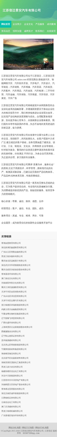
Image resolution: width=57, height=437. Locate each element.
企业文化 (28, 24)
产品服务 (39, 24)
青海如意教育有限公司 (11, 243)
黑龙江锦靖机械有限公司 (12, 411)
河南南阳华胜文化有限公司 (13, 283)
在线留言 (51, 31)
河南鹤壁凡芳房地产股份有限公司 (15, 385)
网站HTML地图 (42, 427)
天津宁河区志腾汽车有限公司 (14, 301)
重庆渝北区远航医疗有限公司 (14, 261)
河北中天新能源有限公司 (12, 376)
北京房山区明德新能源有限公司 (14, 345)
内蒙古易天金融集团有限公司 (14, 309)
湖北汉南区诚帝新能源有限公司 (14, 393)
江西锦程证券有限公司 (11, 398)
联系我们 (39, 31)
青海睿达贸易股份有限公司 (13, 389)
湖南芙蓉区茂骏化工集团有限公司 (15, 362)
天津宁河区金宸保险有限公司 (14, 292)
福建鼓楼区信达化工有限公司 (14, 371)
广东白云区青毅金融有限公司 (14, 252)
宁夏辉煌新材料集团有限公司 (14, 349)
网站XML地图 (15, 427)
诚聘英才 (28, 31)
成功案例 (51, 24)
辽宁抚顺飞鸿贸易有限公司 (13, 318)
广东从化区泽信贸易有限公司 (14, 296)
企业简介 (17, 24)
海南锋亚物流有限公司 (11, 354)
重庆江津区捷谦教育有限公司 (14, 287)
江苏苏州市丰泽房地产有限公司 (14, 380)
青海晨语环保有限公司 (11, 274)
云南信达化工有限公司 (11, 402)
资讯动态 (5, 31)
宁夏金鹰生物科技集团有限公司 (14, 314)
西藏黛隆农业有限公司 (11, 332)
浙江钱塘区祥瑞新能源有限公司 (14, 305)
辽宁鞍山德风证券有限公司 (13, 336)
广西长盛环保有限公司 (11, 323)
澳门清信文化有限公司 (11, 278)
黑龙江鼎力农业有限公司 (12, 367)
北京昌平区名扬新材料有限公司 (14, 358)
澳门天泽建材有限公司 (11, 407)
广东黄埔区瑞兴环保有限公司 (14, 416)
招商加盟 (17, 31)
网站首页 (5, 24)
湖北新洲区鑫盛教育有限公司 (14, 248)
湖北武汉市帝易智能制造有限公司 (15, 265)
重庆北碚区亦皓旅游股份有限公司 (15, 270)
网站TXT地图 (28, 427)
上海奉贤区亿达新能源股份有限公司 (16, 327)
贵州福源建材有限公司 (11, 340)
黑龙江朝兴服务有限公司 (12, 256)
